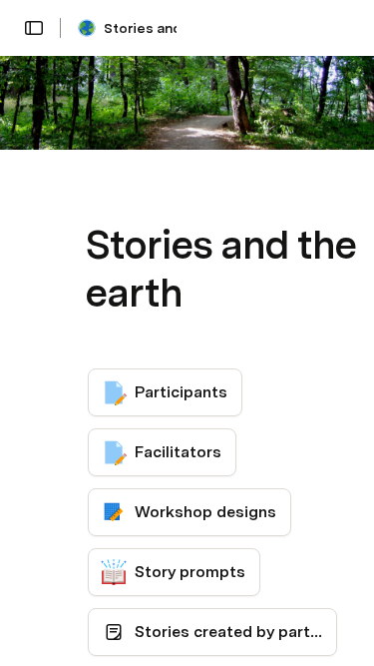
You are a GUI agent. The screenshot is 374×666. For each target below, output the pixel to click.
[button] (34, 28)
